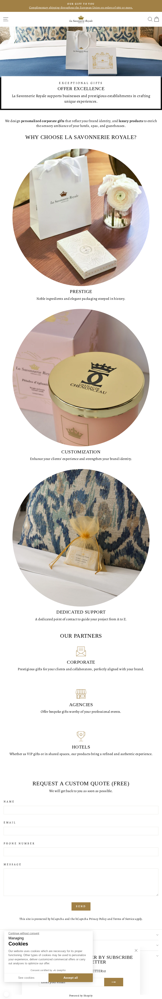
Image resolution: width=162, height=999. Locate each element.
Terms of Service (123, 919)
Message (13, 864)
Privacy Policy (98, 919)
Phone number (19, 843)
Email (10, 822)
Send (81, 906)
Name (9, 802)
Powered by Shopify (81, 995)
